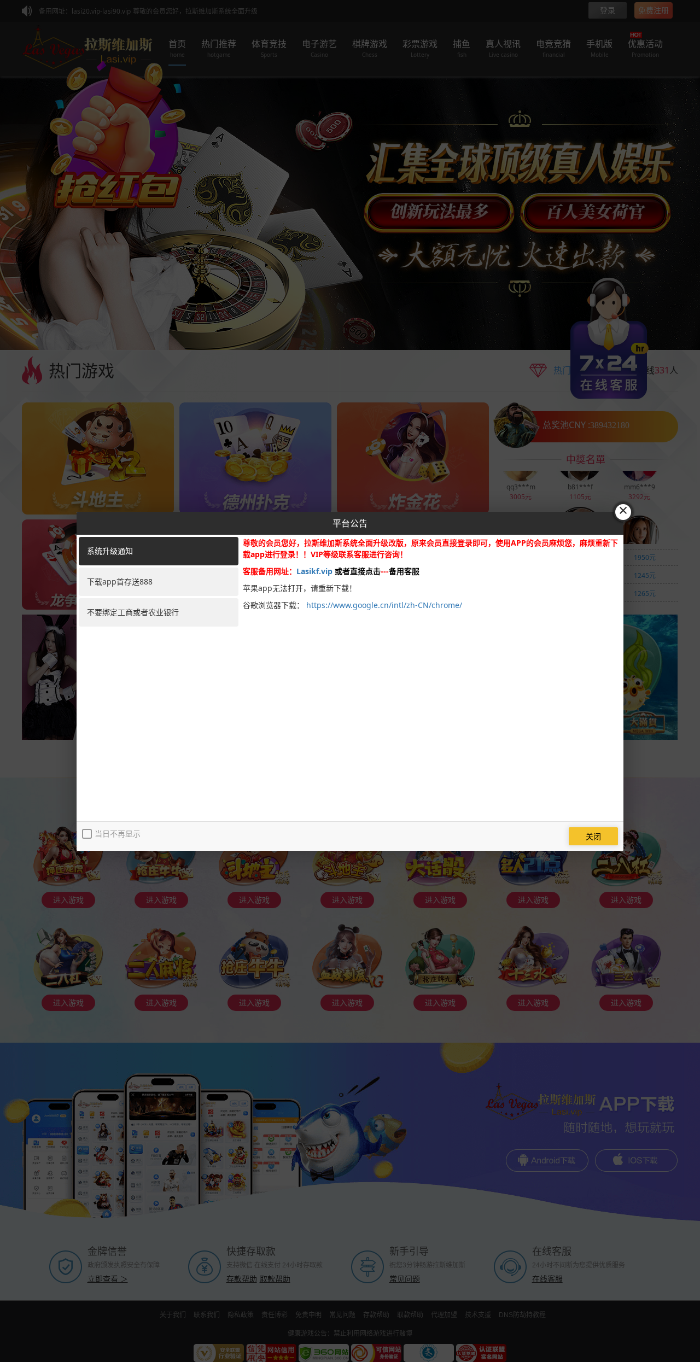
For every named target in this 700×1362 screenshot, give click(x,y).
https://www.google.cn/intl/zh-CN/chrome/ (384, 605)
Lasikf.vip (314, 571)
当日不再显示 (118, 833)
